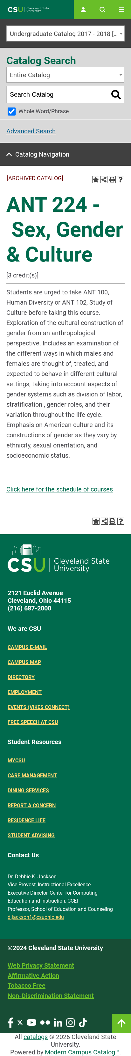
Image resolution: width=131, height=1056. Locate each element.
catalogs (36, 1037)
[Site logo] (28, 9)
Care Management (32, 775)
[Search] (116, 94)
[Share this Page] (103, 179)
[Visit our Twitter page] (20, 1022)
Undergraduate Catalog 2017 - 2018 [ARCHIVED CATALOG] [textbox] (67, 34)
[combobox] (65, 33)
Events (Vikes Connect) (39, 707)
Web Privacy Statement (41, 965)
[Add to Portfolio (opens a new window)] (95, 179)
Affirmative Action (33, 975)
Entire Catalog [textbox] (30, 75)
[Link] (121, 1023)
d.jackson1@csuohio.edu (36, 917)
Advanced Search (31, 131)
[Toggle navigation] (121, 9)
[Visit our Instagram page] (70, 1022)
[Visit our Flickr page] (45, 1022)
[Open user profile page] (83, 9)
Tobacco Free (26, 985)
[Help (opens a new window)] (120, 179)
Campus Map (24, 662)
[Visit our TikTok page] (83, 1022)
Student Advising (31, 835)
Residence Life (26, 820)
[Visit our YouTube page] (31, 1022)
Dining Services (28, 790)
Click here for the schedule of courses (59, 489)
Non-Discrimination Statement (51, 996)
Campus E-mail (27, 647)
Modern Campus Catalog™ (82, 1052)
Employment (25, 692)
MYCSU (16, 760)
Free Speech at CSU (33, 722)
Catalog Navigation (42, 154)
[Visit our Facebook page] (10, 1022)
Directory (21, 677)
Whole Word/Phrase (43, 111)
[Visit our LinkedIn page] (58, 1022)
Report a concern (32, 805)
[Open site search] (102, 9)
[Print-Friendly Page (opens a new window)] (112, 179)
